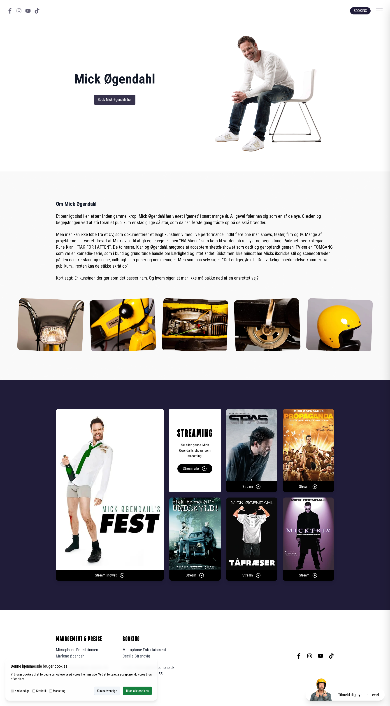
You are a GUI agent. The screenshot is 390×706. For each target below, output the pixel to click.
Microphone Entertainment (78, 649)
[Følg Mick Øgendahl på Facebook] (10, 11)
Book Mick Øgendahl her (115, 99)
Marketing (59, 691)
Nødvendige (22, 691)
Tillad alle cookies (137, 691)
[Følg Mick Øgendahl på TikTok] (37, 11)
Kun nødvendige (107, 691)
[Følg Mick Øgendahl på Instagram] (19, 11)
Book (360, 11)
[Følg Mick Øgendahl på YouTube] (28, 11)
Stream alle (191, 468)
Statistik (41, 691)
